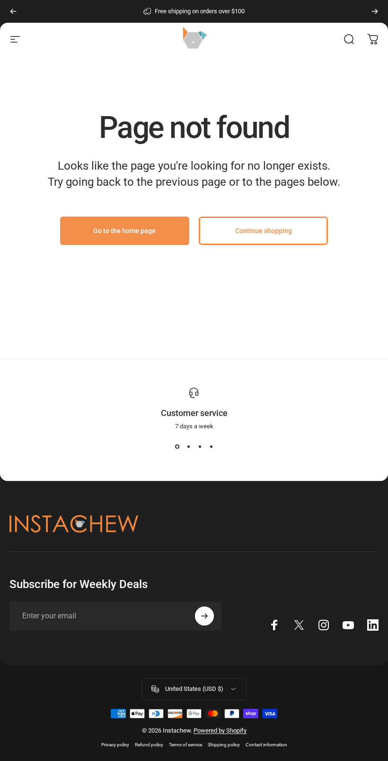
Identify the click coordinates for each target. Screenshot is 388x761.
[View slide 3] (199, 447)
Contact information (266, 745)
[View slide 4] (211, 447)
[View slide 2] (188, 447)
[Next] (374, 11)
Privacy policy (115, 745)
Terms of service (185, 745)
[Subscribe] (204, 616)
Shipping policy (224, 745)
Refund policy (149, 745)
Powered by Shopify (220, 730)
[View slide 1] (177, 447)
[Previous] (13, 11)
